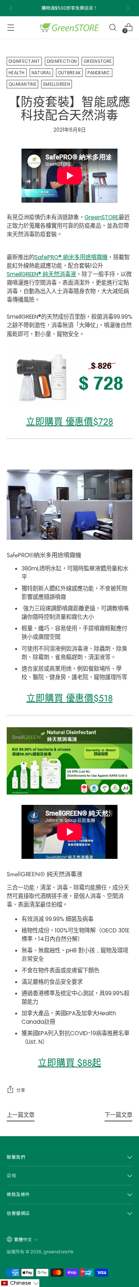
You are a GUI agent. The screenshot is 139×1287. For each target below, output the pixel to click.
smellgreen (56, 84)
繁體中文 (23, 1239)
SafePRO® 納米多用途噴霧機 (70, 257)
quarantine (22, 84)
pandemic (98, 73)
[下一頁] (128, 8)
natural (41, 73)
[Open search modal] (112, 27)
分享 (20, 1090)
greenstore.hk (58, 1252)
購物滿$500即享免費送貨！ (69, 8)
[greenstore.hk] (69, 27)
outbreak (69, 73)
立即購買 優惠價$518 (69, 698)
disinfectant (24, 61)
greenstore (97, 61)
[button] (19, 1283)
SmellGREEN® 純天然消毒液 (41, 274)
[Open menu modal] (10, 27)
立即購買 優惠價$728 (69, 421)
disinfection (62, 61)
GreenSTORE (102, 217)
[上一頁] (11, 8)
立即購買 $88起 (69, 1062)
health (17, 73)
